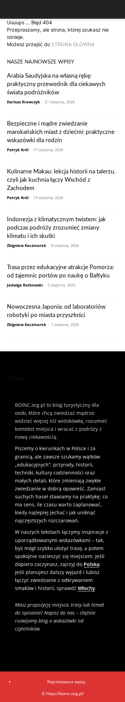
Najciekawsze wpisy (66, 682)
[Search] (115, 9)
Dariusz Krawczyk (23, 101)
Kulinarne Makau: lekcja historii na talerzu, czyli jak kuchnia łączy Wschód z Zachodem (61, 180)
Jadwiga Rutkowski (25, 285)
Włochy (86, 588)
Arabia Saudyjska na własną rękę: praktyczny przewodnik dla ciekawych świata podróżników (56, 84)
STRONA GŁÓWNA (72, 44)
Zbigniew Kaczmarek (26, 245)
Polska (91, 564)
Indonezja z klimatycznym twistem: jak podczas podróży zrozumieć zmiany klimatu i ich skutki (56, 227)
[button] (12, 9)
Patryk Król (17, 149)
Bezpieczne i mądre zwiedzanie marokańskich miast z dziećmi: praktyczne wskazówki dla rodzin (61, 132)
